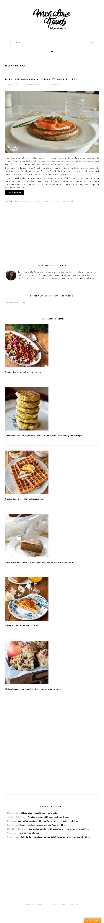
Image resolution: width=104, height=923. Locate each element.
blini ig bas (32, 201)
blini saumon (56, 201)
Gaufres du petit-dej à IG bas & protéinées (24, 499)
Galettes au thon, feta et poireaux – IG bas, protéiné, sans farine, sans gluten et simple (43, 435)
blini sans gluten (43, 201)
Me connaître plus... (88, 278)
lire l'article (14, 192)
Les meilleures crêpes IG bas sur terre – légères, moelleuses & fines (48, 821)
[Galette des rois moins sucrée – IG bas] (52, 599)
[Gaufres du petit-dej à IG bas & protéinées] (52, 473)
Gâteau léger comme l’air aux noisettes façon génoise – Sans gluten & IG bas (39, 562)
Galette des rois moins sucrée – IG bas (22, 626)
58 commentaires (53, 85)
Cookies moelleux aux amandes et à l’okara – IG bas (42, 825)
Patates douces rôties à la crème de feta (23, 372)
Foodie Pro (48, 904)
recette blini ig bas (68, 201)
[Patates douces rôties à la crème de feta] (52, 346)
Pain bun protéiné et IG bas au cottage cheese (48, 817)
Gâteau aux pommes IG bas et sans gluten (39, 813)
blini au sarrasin (20, 201)
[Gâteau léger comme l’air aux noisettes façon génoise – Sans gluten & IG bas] (52, 536)
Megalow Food (52, 18)
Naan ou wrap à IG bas (29, 833)
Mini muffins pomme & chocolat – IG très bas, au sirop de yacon (33, 689)
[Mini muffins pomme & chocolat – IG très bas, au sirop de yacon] (52, 663)
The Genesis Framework (67, 904)
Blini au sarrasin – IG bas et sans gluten (41, 79)
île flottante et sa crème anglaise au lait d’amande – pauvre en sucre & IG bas (55, 837)
